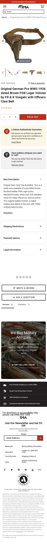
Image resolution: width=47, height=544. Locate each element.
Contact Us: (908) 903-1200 (30, 451)
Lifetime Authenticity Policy (29, 461)
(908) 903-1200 (22, 414)
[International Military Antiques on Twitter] (12, 470)
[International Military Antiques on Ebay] (40, 470)
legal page (19, 531)
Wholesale (9, 446)
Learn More (16, 142)
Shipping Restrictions (14, 226)
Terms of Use (17, 489)
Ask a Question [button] (25, 297)
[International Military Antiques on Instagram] (19, 470)
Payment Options (12, 238)
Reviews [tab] (6, 304)
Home (4, 17)
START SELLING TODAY (23, 365)
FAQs (7, 462)
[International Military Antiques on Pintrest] (26, 470)
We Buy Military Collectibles (32, 446)
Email (23, 434)
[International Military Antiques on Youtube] (33, 470)
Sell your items (17, 165)
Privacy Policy (9, 489)
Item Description (11, 179)
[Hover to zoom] (23, 42)
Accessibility (38, 489)
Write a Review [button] (25, 288)
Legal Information (12, 250)
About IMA (9, 452)
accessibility (26, 412)
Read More (8, 213)
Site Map (24, 489)
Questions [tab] (22, 304)
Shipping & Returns (29, 456)
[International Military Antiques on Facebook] (4, 470)
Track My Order (10, 456)
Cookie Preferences (23, 490)
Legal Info (30, 489)
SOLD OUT (33, 117)
